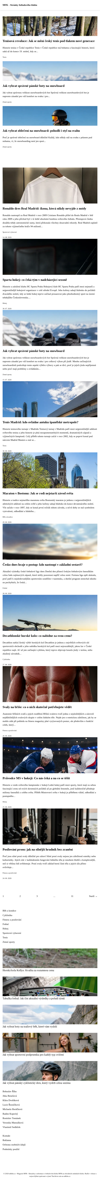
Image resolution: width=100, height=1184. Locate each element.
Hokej (5, 303)
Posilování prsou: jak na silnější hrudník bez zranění (38, 849)
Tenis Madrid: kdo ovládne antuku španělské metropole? (40, 422)
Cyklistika (6, 659)
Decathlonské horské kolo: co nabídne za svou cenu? (37, 635)
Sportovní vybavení (10, 232)
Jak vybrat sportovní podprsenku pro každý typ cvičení (33, 1054)
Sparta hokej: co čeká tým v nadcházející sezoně (35, 279)
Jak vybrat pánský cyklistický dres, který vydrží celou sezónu (37, 1082)
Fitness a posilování (10, 730)
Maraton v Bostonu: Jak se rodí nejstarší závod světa (38, 493)
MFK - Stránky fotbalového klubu (20, 5)
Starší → (93, 896)
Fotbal (5, 588)
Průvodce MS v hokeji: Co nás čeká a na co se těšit (36, 778)
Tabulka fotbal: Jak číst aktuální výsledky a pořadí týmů (34, 998)
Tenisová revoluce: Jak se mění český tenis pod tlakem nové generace (49, 41)
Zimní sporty (7, 102)
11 (72, 896)
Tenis (4, 57)
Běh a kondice (8, 517)
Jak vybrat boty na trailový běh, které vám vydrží (30, 1026)
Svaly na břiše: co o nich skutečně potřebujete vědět (37, 707)
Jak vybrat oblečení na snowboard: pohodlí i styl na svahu (41, 130)
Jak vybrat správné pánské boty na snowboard (33, 85)
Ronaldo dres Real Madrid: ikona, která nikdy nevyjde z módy (44, 208)
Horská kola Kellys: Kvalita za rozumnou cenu (28, 970)
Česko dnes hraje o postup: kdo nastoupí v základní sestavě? (43, 564)
